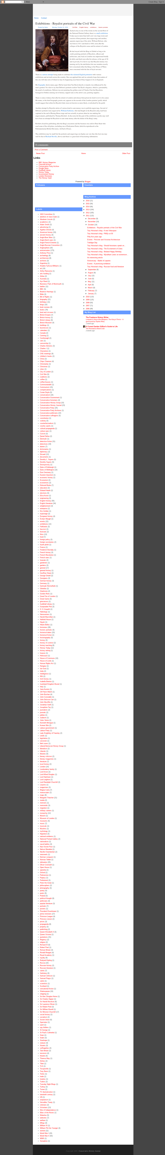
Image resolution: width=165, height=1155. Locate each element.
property (43, 927)
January (91, 294)
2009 (88, 300)
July (90, 276)
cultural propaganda (47, 428)
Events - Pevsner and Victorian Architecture (103, 240)
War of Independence (48, 1110)
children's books (46, 356)
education (43, 488)
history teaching (46, 645)
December (92, 219)
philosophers (44, 885)
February (91, 291)
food (41, 537)
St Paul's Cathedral (47, 1033)
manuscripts (44, 792)
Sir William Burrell (46, 1009)
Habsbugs (43, 612)
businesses (44, 328)
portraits (43, 906)
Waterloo (43, 1115)
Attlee (42, 276)
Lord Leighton (45, 780)
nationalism (44, 841)
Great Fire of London (47, 596)
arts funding (44, 274)
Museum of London (47, 818)
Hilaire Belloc (45, 625)
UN (41, 1097)
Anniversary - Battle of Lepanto (98, 261)
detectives (44, 444)
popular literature (46, 903)
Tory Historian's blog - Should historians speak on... (106, 246)
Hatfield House (45, 619)
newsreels (43, 854)
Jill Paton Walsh (46, 692)
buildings (43, 325)
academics (44, 222)
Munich (42, 816)
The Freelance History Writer (97, 317)
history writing (45, 650)
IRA (41, 676)
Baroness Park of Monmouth (50, 284)
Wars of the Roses (47, 1113)
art (41, 268)
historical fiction (46, 635)
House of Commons (47, 658)
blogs (42, 305)
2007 (88, 306)
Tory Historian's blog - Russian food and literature (105, 267)
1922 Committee (46, 214)
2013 (88, 210)
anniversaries (45, 250)
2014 (88, 207)
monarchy (43, 813)
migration (43, 808)
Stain (42, 1035)
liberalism (43, 749)
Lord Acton (44, 772)
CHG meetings (45, 354)
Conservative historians (48, 400)
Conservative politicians (49, 413)
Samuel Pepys (45, 978)
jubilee (42, 715)
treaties (43, 1079)
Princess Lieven (46, 919)
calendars (43, 330)
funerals (43, 560)
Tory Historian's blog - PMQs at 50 (100, 234)
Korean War (44, 725)
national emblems (46, 836)
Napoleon (43, 834)
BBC (41, 289)
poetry (42, 891)
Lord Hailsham (45, 777)
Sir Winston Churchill (48, 1012)
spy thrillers (44, 1027)
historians (43, 627)
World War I (44, 1133)
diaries (42, 447)
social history (45, 1014)
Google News (44, 168)
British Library (45, 320)
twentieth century (46, 1094)
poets (42, 893)
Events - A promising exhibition (98, 264)
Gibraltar (43, 589)
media (42, 800)
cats (41, 341)
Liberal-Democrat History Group (51, 746)
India (42, 671)
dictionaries (44, 449)
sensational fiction (46, 989)
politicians (43, 901)
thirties (42, 1061)
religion (42, 942)
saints (42, 971)
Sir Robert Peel (45, 1007)
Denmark (43, 439)
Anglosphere (44, 248)
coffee (42, 379)
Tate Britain (44, 1051)
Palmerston (44, 875)
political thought (46, 898)
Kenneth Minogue (46, 723)
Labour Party (45, 730)
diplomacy (44, 452)
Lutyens (43, 785)
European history (46, 516)
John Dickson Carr (47, 700)
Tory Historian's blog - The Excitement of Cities (104, 249)
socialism (43, 1017)
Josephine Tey (45, 707)
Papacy (43, 878)
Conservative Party (47, 408)
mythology (44, 831)
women (42, 1131)
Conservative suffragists (49, 416)
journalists (44, 710)
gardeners (43, 563)
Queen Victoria (45, 934)
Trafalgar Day (92, 243)
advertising (44, 227)
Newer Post (40, 153)
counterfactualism (46, 423)
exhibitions (93, 27)
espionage (44, 514)
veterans (43, 1105)
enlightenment (45, 506)
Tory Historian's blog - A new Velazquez (102, 231)
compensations (45, 390)
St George (44, 1030)
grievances (44, 601)
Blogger (87, 182)
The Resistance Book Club (95, 329)
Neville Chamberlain (47, 852)
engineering (44, 498)
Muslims (43, 829)
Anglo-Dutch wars (46, 240)
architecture (44, 258)
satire (42, 981)
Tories (42, 1074)
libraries (43, 754)
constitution (44, 418)
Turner (42, 1089)
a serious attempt (47, 74)
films (42, 534)
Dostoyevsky (45, 465)
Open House (44, 867)
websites (43, 1118)
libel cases (44, 743)
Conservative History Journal (85, 10)
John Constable (46, 697)
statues (43, 1043)
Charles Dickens (46, 346)
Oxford (42, 872)
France (42, 547)
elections (43, 493)
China (42, 359)
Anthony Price (45, 253)
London (42, 767)
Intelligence (44, 674)
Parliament (44, 880)
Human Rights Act (46, 663)
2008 (88, 303)
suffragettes (44, 1048)
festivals (43, 532)
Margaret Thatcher (47, 798)
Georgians (44, 578)
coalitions (43, 377)
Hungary (43, 666)
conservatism (45, 395)
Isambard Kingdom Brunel (49, 684)
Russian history (46, 965)
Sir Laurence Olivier (47, 1004)
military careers (45, 811)
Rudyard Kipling (46, 960)
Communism (44, 387)
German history (45, 581)
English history (83, 27)
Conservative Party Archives (50, 410)
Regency (43, 940)
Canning (43, 336)
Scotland (43, 986)
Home (36, 18)
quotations (44, 937)
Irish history (44, 679)
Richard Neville (51, 136)
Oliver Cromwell (46, 865)
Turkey (42, 1087)
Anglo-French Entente (48, 243)
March (90, 288)
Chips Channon (45, 361)
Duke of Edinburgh (47, 467)
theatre (42, 1056)
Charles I (43, 348)
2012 (88, 213)
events (42, 521)
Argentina (43, 263)
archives (43, 261)
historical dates (45, 632)
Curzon (42, 434)
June (90, 279)
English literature (46, 503)
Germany (43, 583)
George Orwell (45, 576)
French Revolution (46, 555)
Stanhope (43, 1040)
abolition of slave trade (48, 217)
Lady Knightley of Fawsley (50, 733)
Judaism (43, 718)
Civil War (74, 27)
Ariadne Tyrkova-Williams (49, 266)
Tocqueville (44, 1069)
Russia (42, 963)
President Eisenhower (48, 911)
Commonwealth (45, 385)
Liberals (43, 751)
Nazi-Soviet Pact (46, 847)
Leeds (42, 736)
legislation (43, 738)
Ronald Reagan (45, 953)
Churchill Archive (45, 164)
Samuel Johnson (46, 976)
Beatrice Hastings (46, 292)
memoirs (43, 803)
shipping (43, 994)
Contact (44, 18)
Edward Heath (45, 490)
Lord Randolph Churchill (49, 782)
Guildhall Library (45, 170)
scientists (43, 983)
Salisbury (43, 973)
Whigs (42, 1123)
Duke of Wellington (47, 470)
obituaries (43, 862)
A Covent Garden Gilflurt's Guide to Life (102, 326)
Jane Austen (44, 689)
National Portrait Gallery (49, 839)
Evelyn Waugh (45, 519)
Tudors (42, 1082)
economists (44, 483)
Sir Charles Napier (46, 999)
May (90, 282)
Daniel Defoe (45, 436)
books (42, 310)
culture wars (44, 431)
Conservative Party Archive (49, 166)
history (42, 640)
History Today (44, 172)
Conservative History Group (50, 403)
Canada (43, 333)
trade (42, 1076)
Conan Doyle (45, 392)
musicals (43, 826)
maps (42, 795)
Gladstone (44, 591)
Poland (42, 896)
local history (44, 764)
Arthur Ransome (46, 271)
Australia (43, 279)
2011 (88, 216)
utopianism (44, 1100)
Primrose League (46, 916)
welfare (42, 1120)
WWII (42, 1138)
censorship (44, 343)
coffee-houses (45, 382)
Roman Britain (45, 950)
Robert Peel (44, 947)
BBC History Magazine (47, 162)
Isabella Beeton (46, 681)
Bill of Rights (45, 297)
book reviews (45, 307)
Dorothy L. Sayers (46, 459)
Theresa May (45, 1058)
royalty (42, 958)
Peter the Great (45, 883)
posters (43, 909)
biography (41, 85)
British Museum (46, 323)
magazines (44, 787)
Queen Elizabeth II (47, 932)
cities (42, 369)
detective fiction (46, 441)
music (42, 823)
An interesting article (95, 258)
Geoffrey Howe (45, 573)
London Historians (45, 176)
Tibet (42, 1064)
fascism (43, 529)
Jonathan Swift (45, 705)
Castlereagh (44, 338)
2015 (88, 204)
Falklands (43, 527)
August (91, 273)
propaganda (44, 924)
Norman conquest (46, 857)
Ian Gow (43, 669)
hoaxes (42, 653)
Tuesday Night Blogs (48, 1084)
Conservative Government (49, 397)
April (90, 285)
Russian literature (46, 968)
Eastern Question (46, 475)
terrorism (43, 1053)
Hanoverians (44, 614)
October (91, 225)
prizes (42, 922)
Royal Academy (46, 955)
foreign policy (45, 539)
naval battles (45, 844)
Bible (42, 294)
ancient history (45, 235)
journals (43, 712)
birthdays (43, 302)
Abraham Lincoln (46, 219)
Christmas (44, 366)
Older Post (126, 153)
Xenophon (43, 1141)
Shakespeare (45, 991)
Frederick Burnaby (47, 550)
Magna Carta (45, 790)
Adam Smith (44, 225)
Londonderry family (47, 769)
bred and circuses (46, 312)
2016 (88, 201)
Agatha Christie (45, 230)
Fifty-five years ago (94, 237)
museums (43, 821)
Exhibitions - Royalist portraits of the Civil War (65, 23)
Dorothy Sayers (46, 462)
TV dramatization (46, 1092)
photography (44, 888)
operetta (43, 870)
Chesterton (44, 351)
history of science (46, 643)
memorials (44, 805)
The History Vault (45, 178)
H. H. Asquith (45, 609)
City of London (45, 372)
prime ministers (45, 914)
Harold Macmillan (46, 617)
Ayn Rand (43, 281)
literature (43, 761)
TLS (41, 1066)
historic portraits (103, 27)
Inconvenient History (46, 174)
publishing (43, 929)
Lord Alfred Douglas (47, 774)
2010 (88, 297)
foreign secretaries (47, 542)
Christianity (44, 364)
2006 (88, 309)
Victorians (43, 1107)
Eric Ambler (44, 511)
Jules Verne (44, 720)
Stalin (42, 1038)
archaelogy (44, 255)
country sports (45, 426)
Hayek (42, 622)
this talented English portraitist (81, 74)
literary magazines (47, 759)
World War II (44, 1136)
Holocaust (43, 656)
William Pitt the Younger (49, 1128)
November (92, 222)
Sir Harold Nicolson (47, 1002)
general (42, 568)
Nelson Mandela (46, 849)
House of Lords (45, 661)
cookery (43, 421)
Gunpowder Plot (46, 607)
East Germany (45, 472)
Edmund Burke (45, 485)
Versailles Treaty (46, 1102)
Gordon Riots (45, 594)
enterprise (43, 508)
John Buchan (45, 694)
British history (45, 317)
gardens (43, 565)
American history (46, 232)
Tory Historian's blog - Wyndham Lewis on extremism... (107, 255)
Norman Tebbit (45, 860)
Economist (44, 480)
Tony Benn (44, 1071)
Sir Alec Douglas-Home (48, 996)
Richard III (44, 945)
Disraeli (43, 454)
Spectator (43, 1022)
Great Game (44, 599)
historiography (45, 638)
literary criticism (46, 756)
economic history (46, 477)
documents (44, 457)
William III (43, 1125)
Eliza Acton (44, 496)
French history (45, 552)
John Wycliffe (45, 702)
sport (42, 1025)
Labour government (47, 728)
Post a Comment (41, 150)
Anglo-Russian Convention (50, 245)
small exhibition (102, 33)
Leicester (43, 741)
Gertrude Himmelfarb (47, 586)
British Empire (45, 315)
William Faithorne (67, 110)
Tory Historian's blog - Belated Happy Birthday (104, 252)
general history (45, 570)
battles (42, 286)
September (92, 270)
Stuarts (42, 1045)
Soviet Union (45, 1020)
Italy (41, 687)
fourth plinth (44, 545)
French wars (44, 558)
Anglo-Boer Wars (46, 237)
